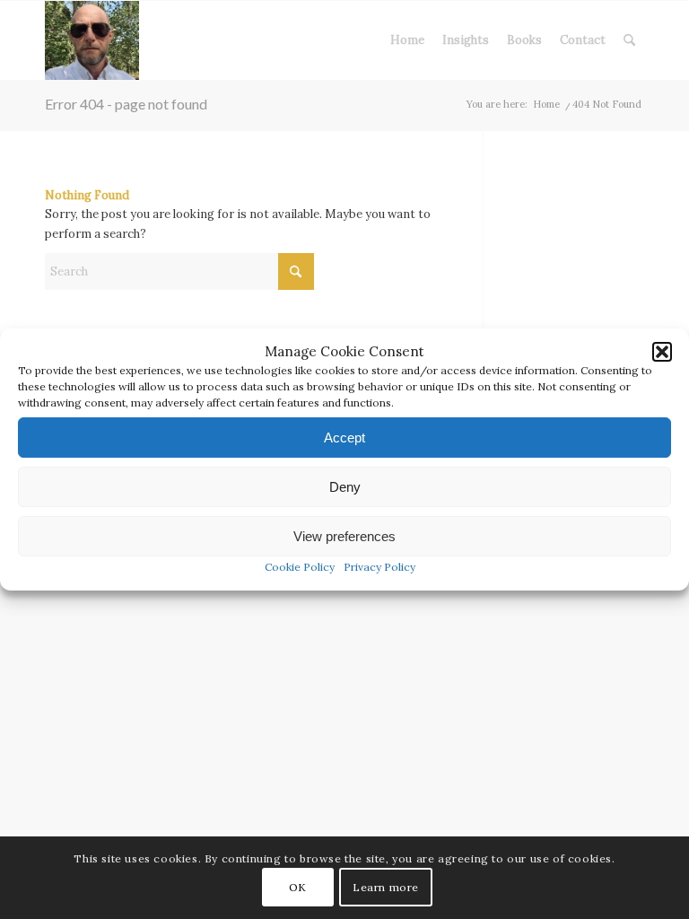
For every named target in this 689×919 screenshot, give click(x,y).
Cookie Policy (300, 567)
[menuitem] (407, 40)
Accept (344, 437)
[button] (662, 352)
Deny (345, 487)
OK (298, 887)
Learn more (386, 887)
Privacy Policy (379, 567)
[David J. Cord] (92, 40)
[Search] (629, 40)
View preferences (344, 536)
